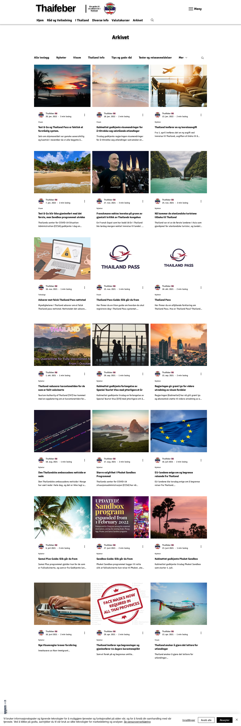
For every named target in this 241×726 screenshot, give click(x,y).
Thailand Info (96, 57)
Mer (181, 57)
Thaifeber (55, 8)
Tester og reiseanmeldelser (155, 57)
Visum (77, 57)
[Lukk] (237, 720)
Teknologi (42, 295)
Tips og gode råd (122, 57)
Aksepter (225, 720)
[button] (59, 19)
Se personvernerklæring (137, 721)
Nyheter (61, 57)
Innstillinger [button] (188, 720)
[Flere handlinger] (86, 115)
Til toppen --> (5, 710)
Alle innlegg (41, 57)
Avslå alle (206, 720)
